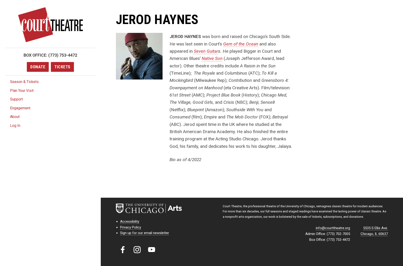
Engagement (20, 108)
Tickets (62, 66)
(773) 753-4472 (62, 55)
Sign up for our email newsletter (144, 233)
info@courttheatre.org (333, 228)
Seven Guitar (206, 51)
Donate (37, 66)
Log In (15, 125)
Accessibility (129, 221)
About (15, 116)
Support (16, 99)
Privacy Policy (130, 227)
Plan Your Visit (22, 90)
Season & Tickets (24, 81)
